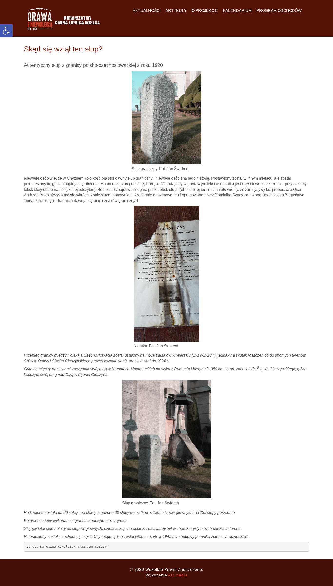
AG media (177, 575)
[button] (6, 30)
